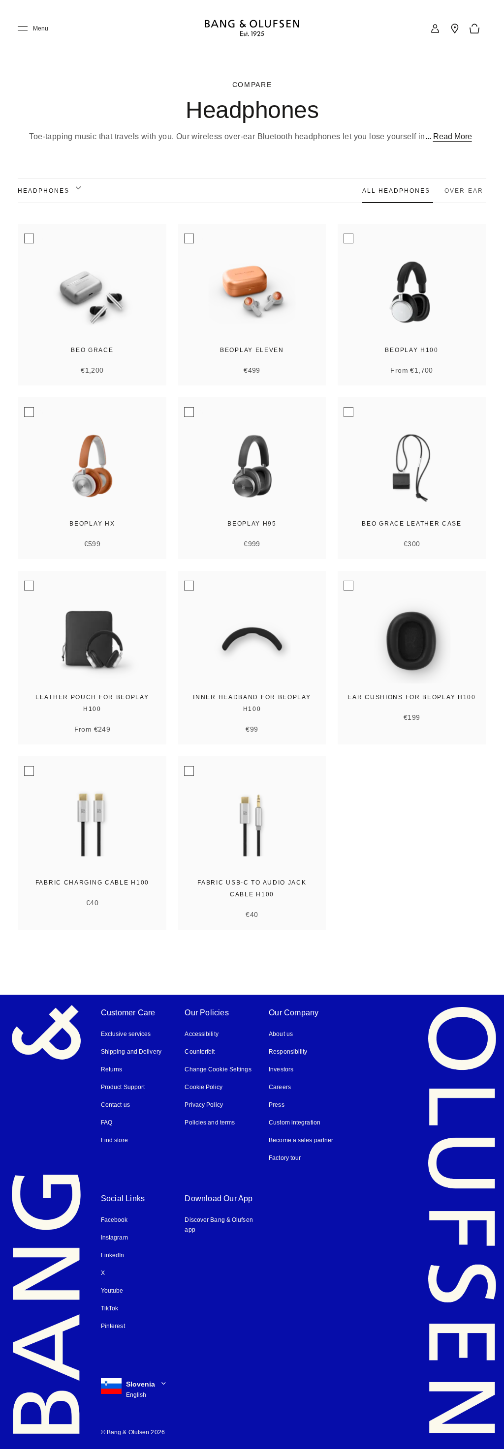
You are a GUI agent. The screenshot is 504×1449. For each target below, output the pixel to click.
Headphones (43, 190)
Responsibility (287, 1051)
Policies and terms (209, 1122)
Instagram (114, 1237)
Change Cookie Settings (217, 1069)
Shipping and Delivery (131, 1051)
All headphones (399, 190)
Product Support (122, 1087)
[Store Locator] (455, 28)
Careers (279, 1087)
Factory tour (285, 1157)
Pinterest (113, 1326)
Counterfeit (200, 1051)
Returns (111, 1069)
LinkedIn (112, 1255)
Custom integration (294, 1122)
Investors (281, 1069)
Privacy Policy (203, 1104)
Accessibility (202, 1033)
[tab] (400, 190)
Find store (114, 1140)
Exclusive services (125, 1033)
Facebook (114, 1219)
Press (276, 1104)
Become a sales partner (300, 1140)
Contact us (115, 1104)
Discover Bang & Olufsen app (218, 1224)
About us (280, 1033)
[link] (435, 28)
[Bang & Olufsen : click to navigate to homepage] (252, 29)
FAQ (107, 1122)
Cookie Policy (203, 1087)
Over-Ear (464, 190)
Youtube (112, 1290)
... (452, 137)
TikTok (109, 1308)
